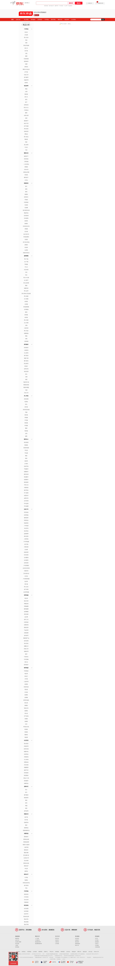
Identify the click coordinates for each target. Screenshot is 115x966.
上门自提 (37, 938)
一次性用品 (26, 164)
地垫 (26, 808)
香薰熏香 (26, 767)
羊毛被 (26, 420)
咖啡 (26, 112)
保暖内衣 (26, 288)
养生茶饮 (26, 128)
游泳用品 (26, 531)
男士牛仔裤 (26, 277)
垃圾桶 (26, 207)
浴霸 (26, 379)
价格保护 (77, 940)
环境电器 (26, 671)
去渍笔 (26, 250)
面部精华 (26, 61)
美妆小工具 (26, 778)
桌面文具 (26, 498)
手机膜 (26, 453)
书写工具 (26, 484)
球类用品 (26, 520)
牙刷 (26, 40)
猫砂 (26, 825)
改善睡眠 (26, 611)
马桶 (26, 390)
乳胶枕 (26, 401)
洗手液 (26, 50)
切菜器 (26, 174)
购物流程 (17, 938)
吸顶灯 (26, 366)
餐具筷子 (26, 177)
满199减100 (51, 5)
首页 (12, 19)
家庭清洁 (26, 183)
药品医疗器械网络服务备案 (52, 954)
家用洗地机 (26, 700)
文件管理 (26, 500)
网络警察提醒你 (44, 962)
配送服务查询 (38, 941)
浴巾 (26, 792)
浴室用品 (26, 754)
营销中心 (46, 951)
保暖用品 (26, 783)
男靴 (26, 336)
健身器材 (26, 517)
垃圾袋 (26, 205)
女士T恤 (26, 261)
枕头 (26, 404)
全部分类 (18, 19)
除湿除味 (26, 775)
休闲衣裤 (26, 562)
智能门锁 (26, 358)
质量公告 (79, 951)
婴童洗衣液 (26, 863)
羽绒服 (26, 264)
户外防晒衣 (26, 565)
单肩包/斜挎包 (26, 882)
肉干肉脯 (26, 126)
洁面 (26, 53)
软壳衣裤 (26, 554)
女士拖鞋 (26, 298)
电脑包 (26, 880)
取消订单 (77, 945)
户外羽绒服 (26, 541)
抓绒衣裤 (26, 552)
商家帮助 (40, 951)
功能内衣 (26, 570)
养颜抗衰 (26, 603)
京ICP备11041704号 (36, 954)
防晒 (26, 64)
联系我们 (24, 951)
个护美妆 (46, 19)
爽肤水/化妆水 (26, 69)
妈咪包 (26, 871)
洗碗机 (26, 718)
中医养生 (26, 656)
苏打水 (26, 96)
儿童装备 (26, 539)
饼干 (26, 102)
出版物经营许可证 (58, 955)
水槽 (26, 376)
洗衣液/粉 (26, 215)
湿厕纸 (26, 194)
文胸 (26, 325)
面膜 (26, 56)
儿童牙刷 (26, 847)
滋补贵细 (26, 640)
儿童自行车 (26, 858)
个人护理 (66, 5)
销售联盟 (62, 951)
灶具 (26, 724)
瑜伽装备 (26, 523)
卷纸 (26, 191)
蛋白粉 (26, 598)
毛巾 (26, 789)
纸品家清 (70, 5)
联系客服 (17, 947)
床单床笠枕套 (26, 409)
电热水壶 (26, 708)
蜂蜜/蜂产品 (26, 638)
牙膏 (26, 42)
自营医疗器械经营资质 (64, 954)
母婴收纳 (26, 762)
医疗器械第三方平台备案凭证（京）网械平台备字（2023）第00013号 (70, 957)
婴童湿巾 (26, 850)
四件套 (26, 407)
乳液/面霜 (26, 58)
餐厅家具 (26, 360)
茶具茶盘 (26, 158)
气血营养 (26, 630)
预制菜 (26, 139)
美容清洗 (26, 894)
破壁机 (26, 710)
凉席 (26, 433)
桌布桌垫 (26, 811)
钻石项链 (26, 911)
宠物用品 (26, 827)
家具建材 (33, 19)
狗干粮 (26, 819)
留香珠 (26, 221)
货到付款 (57, 938)
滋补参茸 (26, 635)
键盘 (26, 455)
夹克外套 (26, 269)
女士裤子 (26, 280)
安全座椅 (26, 860)
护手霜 (26, 72)
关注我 (37, 15)
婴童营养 (26, 627)
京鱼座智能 (97, 947)
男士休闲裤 (26, 283)
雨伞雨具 (26, 743)
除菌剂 (26, 223)
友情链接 (57, 951)
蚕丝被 (26, 415)
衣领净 (26, 247)
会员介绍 (17, 940)
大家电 (16, 945)
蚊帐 (26, 436)
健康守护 (56, 5)
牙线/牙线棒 (26, 45)
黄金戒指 (26, 921)
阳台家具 (26, 363)
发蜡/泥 (26, 66)
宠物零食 (26, 822)
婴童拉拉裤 (26, 839)
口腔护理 (26, 681)
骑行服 (26, 584)
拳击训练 (26, 536)
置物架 (26, 166)
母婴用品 (26, 833)
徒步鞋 (26, 581)
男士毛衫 (26, 330)
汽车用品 (26, 891)
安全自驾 (26, 899)
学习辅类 (26, 492)
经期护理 (26, 746)
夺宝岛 (96, 938)
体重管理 (26, 624)
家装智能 (46, 5)
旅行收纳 (26, 885)
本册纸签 (26, 487)
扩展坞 (26, 463)
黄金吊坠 (26, 919)
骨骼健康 (26, 606)
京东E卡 (96, 943)
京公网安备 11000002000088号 (23, 954)
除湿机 (26, 729)
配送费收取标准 (38, 943)
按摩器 (26, 684)
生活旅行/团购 (18, 941)
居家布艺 (26, 786)
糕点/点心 (26, 107)
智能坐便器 (26, 384)
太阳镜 (26, 304)
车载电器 (26, 902)
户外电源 (26, 525)
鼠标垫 (26, 461)
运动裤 (26, 549)
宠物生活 (26, 814)
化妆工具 (26, 74)
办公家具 (26, 353)
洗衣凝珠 (26, 218)
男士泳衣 (26, 586)
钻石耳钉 (26, 913)
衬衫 (26, 275)
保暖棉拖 (26, 333)
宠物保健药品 (26, 830)
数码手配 (53, 19)
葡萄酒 (26, 94)
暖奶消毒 (26, 852)
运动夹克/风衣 (26, 568)
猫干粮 (26, 817)
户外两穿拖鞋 (26, 578)
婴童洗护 (26, 865)
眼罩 (26, 654)
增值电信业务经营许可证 (98, 957)
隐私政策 (85, 951)
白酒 (26, 91)
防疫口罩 (26, 648)
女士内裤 (26, 322)
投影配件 (26, 479)
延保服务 (97, 941)
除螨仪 (26, 705)
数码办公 (26, 439)
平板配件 (26, 469)
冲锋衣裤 (26, 547)
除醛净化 (26, 751)
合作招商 (35, 951)
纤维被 (26, 425)
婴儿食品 (26, 136)
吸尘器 (26, 702)
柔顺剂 (26, 244)
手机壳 (26, 450)
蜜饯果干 (26, 120)
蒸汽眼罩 (26, 77)
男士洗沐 (26, 37)
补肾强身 (26, 622)
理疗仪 (26, 662)
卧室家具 (26, 347)
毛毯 (26, 412)
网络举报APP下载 (71, 962)
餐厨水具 (60, 19)
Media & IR (96, 951)
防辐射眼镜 (26, 306)
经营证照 (51, 957)
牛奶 (26, 150)
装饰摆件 (26, 780)
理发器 (26, 689)
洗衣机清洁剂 (26, 226)
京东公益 (90, 951)
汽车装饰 (26, 897)
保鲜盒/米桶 (26, 172)
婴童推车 (26, 836)
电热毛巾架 (26, 382)
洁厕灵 (26, 239)
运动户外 (26, 509)
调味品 (26, 134)
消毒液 (26, 228)
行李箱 (26, 877)
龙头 (26, 374)
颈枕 (26, 800)
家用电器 (40, 19)
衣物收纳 (26, 756)
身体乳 (26, 82)
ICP (43, 954)
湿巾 (26, 186)
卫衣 (26, 272)
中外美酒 (61, 5)
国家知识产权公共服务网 (79, 962)
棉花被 (26, 422)
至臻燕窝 (26, 632)
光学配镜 (26, 309)
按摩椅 (26, 697)
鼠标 (26, 458)
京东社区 (68, 951)
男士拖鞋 (26, 296)
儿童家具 (26, 350)
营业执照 (89, 957)
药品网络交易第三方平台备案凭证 (78, 954)
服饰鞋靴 (26, 255)
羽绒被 (26, 417)
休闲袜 (26, 317)
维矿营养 (26, 601)
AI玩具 (26, 868)
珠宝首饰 (26, 905)
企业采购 (73, 19)
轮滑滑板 (26, 515)
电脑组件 (26, 471)
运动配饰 (26, 557)
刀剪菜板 (26, 161)
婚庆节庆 (26, 770)
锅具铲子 (26, 156)
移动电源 (26, 442)
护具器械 (26, 659)
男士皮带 (26, 290)
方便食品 (26, 110)
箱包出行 (26, 874)
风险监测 (74, 951)
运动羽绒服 (26, 592)
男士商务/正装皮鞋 (26, 293)
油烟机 (26, 721)
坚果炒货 (26, 104)
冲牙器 (26, 679)
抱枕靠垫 (26, 797)
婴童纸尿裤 (26, 842)
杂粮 (26, 118)
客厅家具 (26, 355)
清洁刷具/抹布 (26, 210)
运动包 (26, 576)
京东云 (63, 959)
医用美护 (26, 664)
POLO (26, 267)
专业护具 (26, 528)
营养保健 (26, 595)
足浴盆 (26, 692)
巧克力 (26, 147)
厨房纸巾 (26, 197)
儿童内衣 (26, 328)
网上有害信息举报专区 (62, 962)
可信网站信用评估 (36, 962)
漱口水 (26, 48)
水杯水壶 (26, 169)
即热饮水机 (26, 726)
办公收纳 (26, 759)
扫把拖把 (26, 202)
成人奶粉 (26, 144)
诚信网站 (53, 962)
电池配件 (26, 477)
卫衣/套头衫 (26, 573)
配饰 (26, 312)
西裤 (26, 285)
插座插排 (26, 482)
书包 (26, 888)
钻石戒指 (26, 908)
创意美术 (26, 495)
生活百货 (26, 740)
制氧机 (26, 732)
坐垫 (26, 803)
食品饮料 (67, 19)
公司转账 (57, 943)
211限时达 (37, 940)
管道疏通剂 (26, 236)
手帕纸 (26, 199)
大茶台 (26, 180)
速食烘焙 (26, 131)
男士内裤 (26, 320)
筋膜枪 (26, 694)
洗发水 (26, 32)
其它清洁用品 (26, 242)
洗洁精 (26, 231)
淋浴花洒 (26, 371)
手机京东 (51, 951)
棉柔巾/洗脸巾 (26, 844)
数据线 (26, 445)
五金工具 (26, 392)
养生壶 (26, 713)
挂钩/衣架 (26, 748)
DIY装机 (96, 940)
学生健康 (26, 506)
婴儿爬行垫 (26, 855)
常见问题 (17, 943)
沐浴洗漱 (26, 764)
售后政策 (77, 938)
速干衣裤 (26, 589)
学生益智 (26, 503)
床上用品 (26, 19)
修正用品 (26, 490)
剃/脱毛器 (26, 686)
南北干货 (26, 123)
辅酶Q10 (26, 646)
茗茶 (26, 99)
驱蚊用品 (26, 213)
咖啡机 (26, 734)
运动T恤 (26, 544)
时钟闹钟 (26, 772)
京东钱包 (58, 959)
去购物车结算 (100, 3)
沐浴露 (26, 34)
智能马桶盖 (26, 387)
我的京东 (90, 3)
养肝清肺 (26, 614)
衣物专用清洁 (26, 252)
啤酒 (26, 89)
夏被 (26, 428)
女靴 (26, 338)
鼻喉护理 (26, 651)
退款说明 (77, 941)
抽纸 (26, 189)
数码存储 (26, 474)
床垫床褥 (26, 399)
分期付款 (57, 941)
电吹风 (26, 673)
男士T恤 (26, 259)
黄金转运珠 (26, 916)
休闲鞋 (26, 301)
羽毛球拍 (26, 512)
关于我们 (18, 951)
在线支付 (57, 940)
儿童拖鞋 (26, 341)
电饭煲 (26, 737)
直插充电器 (26, 447)
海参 (26, 142)
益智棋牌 (26, 533)
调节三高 (26, 619)
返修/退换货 (77, 943)
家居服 (26, 314)
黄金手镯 (26, 924)
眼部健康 (26, 609)
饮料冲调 (26, 115)
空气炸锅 (26, 716)
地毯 (26, 805)
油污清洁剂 (26, 234)
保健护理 (26, 80)
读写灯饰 (26, 368)
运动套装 (26, 560)
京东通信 (97, 945)
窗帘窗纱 (26, 795)
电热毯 (26, 430)
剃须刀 (26, 676)
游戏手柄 (26, 466)
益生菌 (26, 616)
